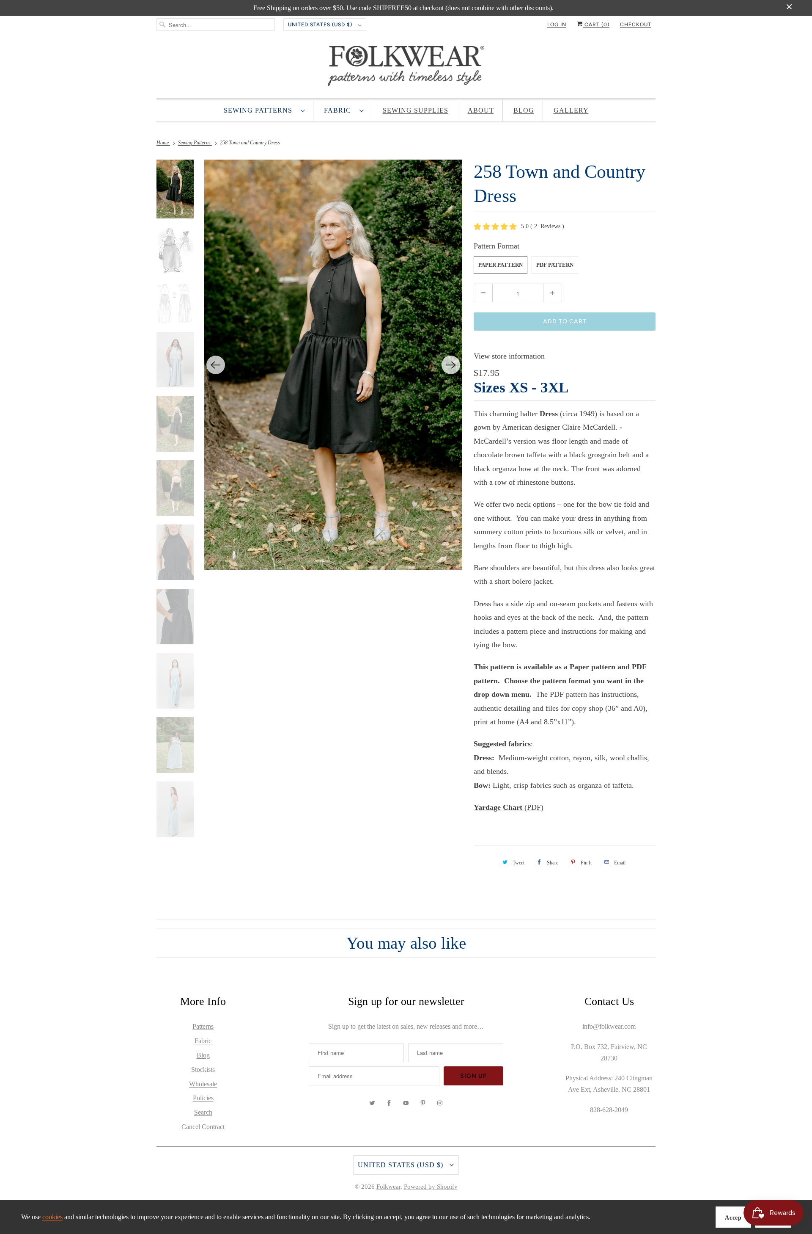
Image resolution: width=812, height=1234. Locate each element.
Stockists (203, 1069)
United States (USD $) (321, 25)
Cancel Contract (203, 1126)
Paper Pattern (500, 265)
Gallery (571, 110)
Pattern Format (496, 246)
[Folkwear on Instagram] (439, 1103)
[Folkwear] (406, 68)
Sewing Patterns (260, 110)
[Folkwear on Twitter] (372, 1103)
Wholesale (203, 1084)
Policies (203, 1097)
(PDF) (508, 807)
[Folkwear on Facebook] (389, 1103)
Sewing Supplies (415, 110)
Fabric (339, 110)
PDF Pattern (554, 265)
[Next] (451, 365)
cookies (52, 1216)
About (481, 110)
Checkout (635, 25)
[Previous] (215, 365)
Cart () (596, 25)
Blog (523, 110)
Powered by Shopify (431, 1186)
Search (203, 1112)
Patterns (203, 1026)
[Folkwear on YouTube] (406, 1103)
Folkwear (388, 1186)
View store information (509, 356)
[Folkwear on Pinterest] (422, 1103)
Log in (556, 25)
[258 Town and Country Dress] (333, 365)
